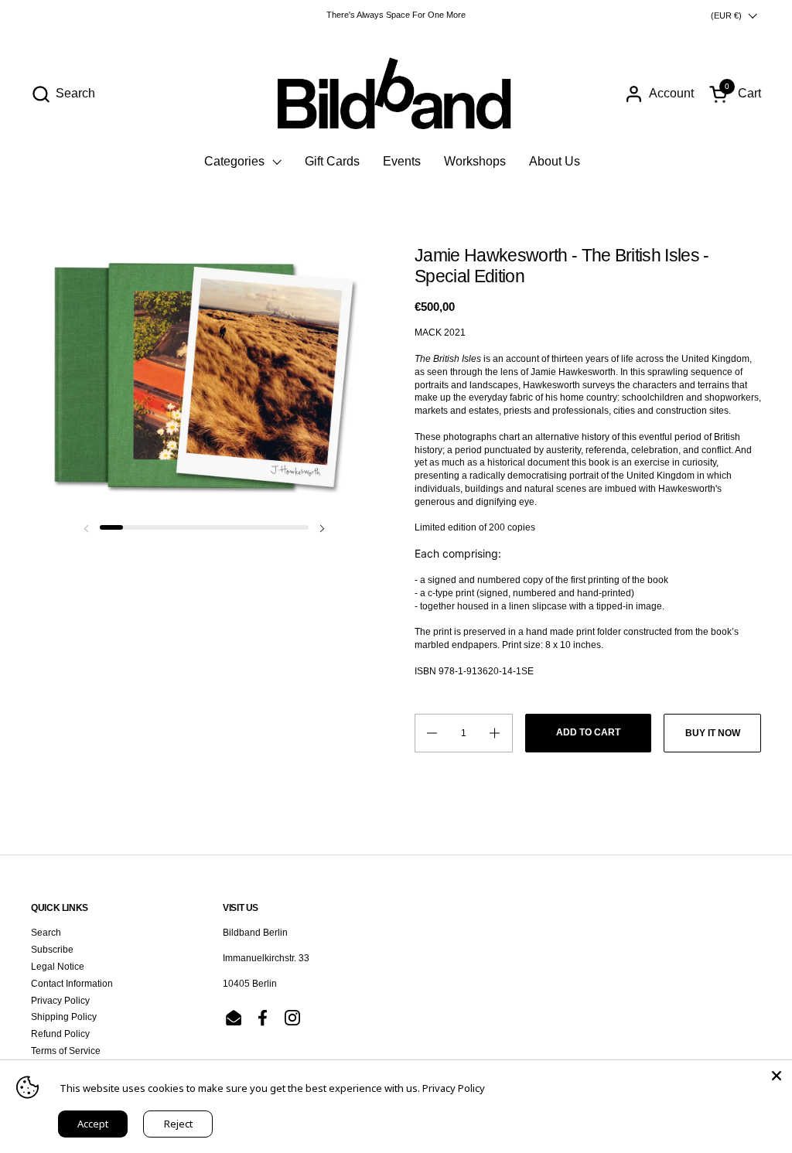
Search (46, 932)
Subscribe (52, 949)
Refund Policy (60, 1033)
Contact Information (72, 983)
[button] (63, 94)
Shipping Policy (64, 1016)
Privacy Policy (60, 1000)
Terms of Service (66, 1051)
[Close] (776, 1075)
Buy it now (712, 733)
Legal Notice (57, 966)
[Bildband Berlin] (396, 93)
